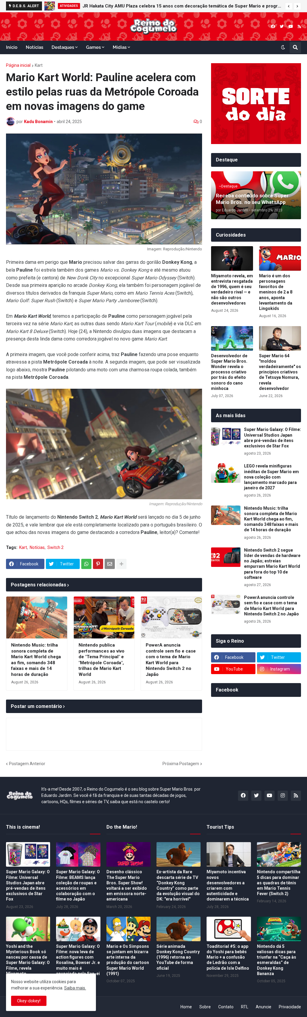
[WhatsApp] (86, 564)
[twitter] (282, 26)
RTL (244, 1006)
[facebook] (273, 26)
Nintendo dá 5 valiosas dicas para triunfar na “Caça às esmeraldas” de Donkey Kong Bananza (276, 960)
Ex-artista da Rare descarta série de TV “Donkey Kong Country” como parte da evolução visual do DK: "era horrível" (178, 885)
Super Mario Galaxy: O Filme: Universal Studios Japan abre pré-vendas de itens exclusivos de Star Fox (272, 437)
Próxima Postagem (180, 763)
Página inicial (18, 65)
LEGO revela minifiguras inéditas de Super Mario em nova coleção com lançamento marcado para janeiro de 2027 (178, 6)
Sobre (205, 1006)
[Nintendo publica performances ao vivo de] (104, 617)
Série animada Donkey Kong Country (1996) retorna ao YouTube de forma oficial (178, 957)
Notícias (37, 547)
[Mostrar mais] (121, 564)
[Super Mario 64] (280, 338)
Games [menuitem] (93, 47)
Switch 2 (55, 547)
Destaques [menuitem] (63, 47)
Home (186, 1006)
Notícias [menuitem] (34, 47)
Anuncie (263, 1006)
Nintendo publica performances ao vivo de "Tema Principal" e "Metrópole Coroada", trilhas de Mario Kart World (101, 659)
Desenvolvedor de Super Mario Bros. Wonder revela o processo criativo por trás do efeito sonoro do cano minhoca (229, 372)
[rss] (299, 26)
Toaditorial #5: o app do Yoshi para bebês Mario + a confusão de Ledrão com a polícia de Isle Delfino (228, 957)
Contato (226, 1006)
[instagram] (283, 796)
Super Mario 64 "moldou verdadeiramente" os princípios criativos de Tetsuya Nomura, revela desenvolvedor (280, 372)
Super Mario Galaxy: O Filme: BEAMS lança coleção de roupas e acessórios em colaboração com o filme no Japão (78, 885)
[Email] (110, 564)
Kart (39, 65)
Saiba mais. (75, 988)
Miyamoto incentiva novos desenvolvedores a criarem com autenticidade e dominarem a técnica (228, 885)
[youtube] (290, 26)
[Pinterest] (98, 564)
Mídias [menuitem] (120, 47)
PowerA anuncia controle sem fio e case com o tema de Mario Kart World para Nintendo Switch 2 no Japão (171, 659)
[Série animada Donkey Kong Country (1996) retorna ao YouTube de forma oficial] (178, 929)
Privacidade (290, 1006)
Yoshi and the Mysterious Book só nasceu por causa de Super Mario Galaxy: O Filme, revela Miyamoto (28, 960)
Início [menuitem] (11, 47)
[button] (288, 6)
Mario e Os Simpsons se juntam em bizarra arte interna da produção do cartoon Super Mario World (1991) (127, 960)
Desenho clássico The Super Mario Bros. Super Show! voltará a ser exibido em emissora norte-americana (126, 885)
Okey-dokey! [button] (28, 1000)
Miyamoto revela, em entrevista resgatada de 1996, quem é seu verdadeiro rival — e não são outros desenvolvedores (232, 289)
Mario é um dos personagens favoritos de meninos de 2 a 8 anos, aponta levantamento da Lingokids (275, 292)
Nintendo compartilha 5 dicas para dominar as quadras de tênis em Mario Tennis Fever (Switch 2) (278, 882)
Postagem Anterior (27, 763)
